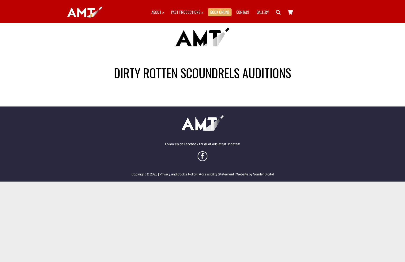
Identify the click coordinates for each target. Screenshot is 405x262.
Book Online (219, 12)
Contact (243, 12)
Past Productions (187, 12)
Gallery (263, 12)
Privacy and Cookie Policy (178, 174)
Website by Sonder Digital (255, 174)
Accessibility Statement (216, 174)
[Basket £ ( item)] (290, 12)
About (157, 12)
